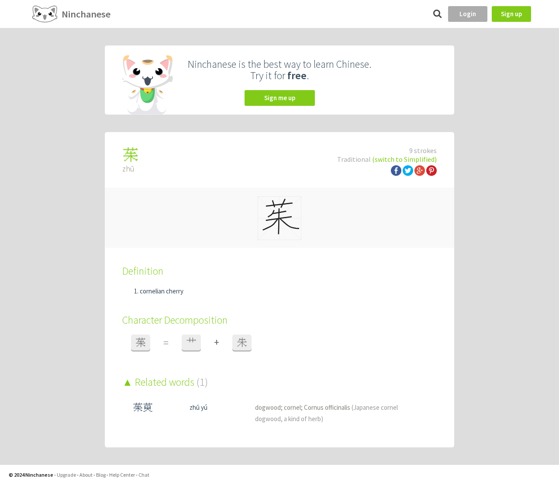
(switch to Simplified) (404, 159)
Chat (143, 474)
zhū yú (198, 407)
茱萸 (143, 407)
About (86, 474)
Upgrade (66, 474)
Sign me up (279, 98)
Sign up (511, 14)
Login (467, 14)
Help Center (122, 474)
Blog (101, 474)
